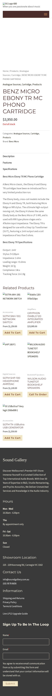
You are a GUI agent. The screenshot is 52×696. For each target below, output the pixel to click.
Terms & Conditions (12, 606)
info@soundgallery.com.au (16, 579)
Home (5, 71)
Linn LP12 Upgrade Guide (15, 613)
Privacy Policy (10, 602)
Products (14, 71)
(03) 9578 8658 (9, 583)
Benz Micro (14, 141)
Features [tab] (7, 162)
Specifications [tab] (10, 169)
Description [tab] (8, 156)
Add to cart (13, 332)
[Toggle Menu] (45, 14)
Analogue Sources (12, 84)
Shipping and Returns (13, 598)
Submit (10, 683)
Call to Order (38, 394)
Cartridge (16, 75)
